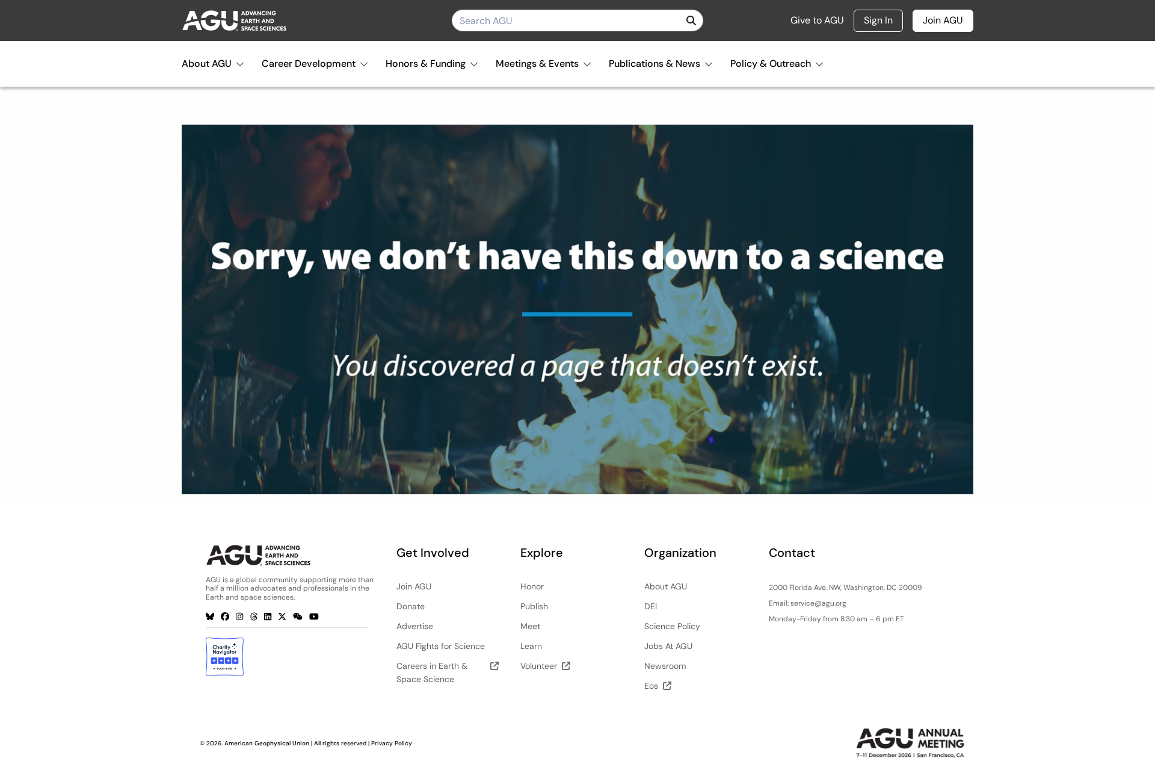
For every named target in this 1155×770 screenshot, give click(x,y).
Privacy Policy (391, 743)
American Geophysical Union (266, 743)
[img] (691, 20)
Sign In (878, 20)
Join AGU (943, 20)
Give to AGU (817, 20)
